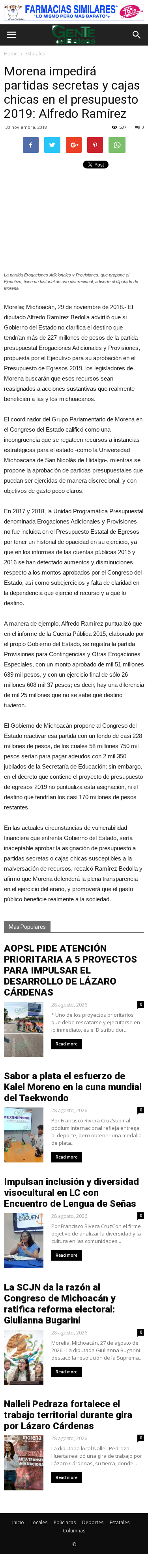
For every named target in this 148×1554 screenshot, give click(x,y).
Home (11, 53)
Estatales (119, 1522)
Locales (38, 1522)
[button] (137, 35)
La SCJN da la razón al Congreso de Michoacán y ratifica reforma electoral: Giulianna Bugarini (59, 1304)
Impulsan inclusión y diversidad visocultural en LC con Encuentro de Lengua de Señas (71, 1192)
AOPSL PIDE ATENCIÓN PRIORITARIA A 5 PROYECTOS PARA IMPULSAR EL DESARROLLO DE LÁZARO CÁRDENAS (70, 970)
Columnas (74, 1530)
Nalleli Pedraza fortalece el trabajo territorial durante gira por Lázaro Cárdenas (68, 1414)
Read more (66, 1044)
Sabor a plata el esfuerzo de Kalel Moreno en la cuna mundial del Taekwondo (73, 1087)
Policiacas (65, 1522)
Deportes (92, 1522)
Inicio (18, 1522)
